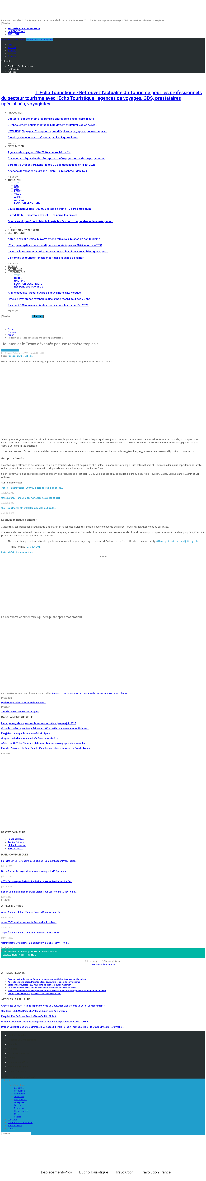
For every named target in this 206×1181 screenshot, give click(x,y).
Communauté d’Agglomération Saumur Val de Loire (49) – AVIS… (35, 943)
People (17, 1116)
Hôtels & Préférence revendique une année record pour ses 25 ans (49, 299)
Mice (16, 1113)
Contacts (12, 1044)
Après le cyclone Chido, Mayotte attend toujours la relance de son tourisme (54, 239)
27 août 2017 (34, 546)
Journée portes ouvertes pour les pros (20, 711)
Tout (17, 182)
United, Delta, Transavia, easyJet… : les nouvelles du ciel (42, 215)
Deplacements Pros (18, 1062)
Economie (19, 1087)
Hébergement (16, 272)
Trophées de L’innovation (20, 1122)
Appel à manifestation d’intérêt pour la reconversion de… (31, 912)
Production (15, 112)
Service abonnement (19, 1053)
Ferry (17, 191)
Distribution (16, 146)
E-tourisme (15, 269)
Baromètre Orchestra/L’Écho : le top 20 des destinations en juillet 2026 (51, 164)
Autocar (19, 200)
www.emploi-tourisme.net (19, 954)
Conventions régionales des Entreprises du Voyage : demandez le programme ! (56, 158)
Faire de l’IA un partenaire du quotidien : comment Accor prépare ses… (39, 861)
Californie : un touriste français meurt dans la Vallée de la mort (46, 257)
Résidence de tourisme (28, 286)
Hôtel (18, 278)
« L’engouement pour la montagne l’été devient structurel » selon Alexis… (52, 125)
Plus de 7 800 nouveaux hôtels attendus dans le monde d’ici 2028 (48, 305)
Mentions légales (17, 1035)
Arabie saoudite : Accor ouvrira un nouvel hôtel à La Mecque (44, 292)
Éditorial (18, 1105)
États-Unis (6, 552)
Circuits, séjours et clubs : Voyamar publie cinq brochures (43, 137)
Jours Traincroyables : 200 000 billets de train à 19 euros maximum (49, 208)
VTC (16, 185)
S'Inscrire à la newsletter (13, 39)
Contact (11, 1128)
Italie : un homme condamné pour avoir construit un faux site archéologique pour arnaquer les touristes (57, 990)
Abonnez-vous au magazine (39, 39)
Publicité (13, 34)
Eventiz (11, 1057)
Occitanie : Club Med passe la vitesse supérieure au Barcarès (34, 1011)
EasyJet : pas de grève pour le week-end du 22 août (28, 1016)
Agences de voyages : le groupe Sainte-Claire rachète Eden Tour (47, 171)
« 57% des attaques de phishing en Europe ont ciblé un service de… (36, 881)
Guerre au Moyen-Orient (23, 230)
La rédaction (16, 31)
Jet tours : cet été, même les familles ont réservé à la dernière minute (51, 118)
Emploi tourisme (17, 1071)
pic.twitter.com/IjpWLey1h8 (182, 541)
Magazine (12, 1119)
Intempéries (27, 552)
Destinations (16, 233)
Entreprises (19, 1102)
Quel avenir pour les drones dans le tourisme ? (23, 702)
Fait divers (16, 552)
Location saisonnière (28, 283)
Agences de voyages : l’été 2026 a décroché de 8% (39, 152)
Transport (15, 179)
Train (17, 194)
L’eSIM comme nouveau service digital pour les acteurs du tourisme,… (39, 891)
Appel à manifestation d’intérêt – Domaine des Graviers (30, 932)
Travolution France (18, 1066)
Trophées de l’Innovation (24, 28)
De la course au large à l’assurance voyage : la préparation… (34, 871)
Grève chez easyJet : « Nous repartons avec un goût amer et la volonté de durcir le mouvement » (53, 1005)
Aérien (18, 197)
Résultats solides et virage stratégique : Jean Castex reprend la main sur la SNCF (45, 1021)
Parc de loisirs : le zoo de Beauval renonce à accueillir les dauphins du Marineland (47, 979)
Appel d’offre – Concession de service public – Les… (28, 922)
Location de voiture (27, 202)
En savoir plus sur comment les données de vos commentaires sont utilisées (89, 693)
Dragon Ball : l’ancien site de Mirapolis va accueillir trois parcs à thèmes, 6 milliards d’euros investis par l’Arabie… (62, 1027)
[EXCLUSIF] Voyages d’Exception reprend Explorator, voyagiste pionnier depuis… (57, 131)
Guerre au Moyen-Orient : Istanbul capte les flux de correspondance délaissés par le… (60, 221)
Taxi (16, 188)
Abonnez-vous (15, 1125)
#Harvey (161, 541)
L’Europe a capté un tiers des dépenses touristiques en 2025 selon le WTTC (55, 245)
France (12, 266)
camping (19, 280)
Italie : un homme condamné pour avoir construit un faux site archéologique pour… (58, 251)
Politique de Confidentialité (22, 1039)
